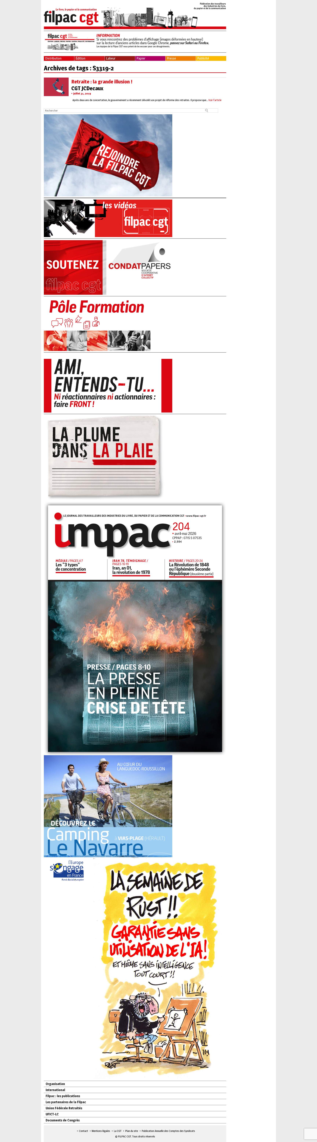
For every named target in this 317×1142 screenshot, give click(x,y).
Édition (80, 58)
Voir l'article (214, 100)
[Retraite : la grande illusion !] (56, 94)
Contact (83, 1131)
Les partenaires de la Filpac (66, 1102)
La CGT (117, 1131)
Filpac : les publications (63, 1096)
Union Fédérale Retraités (64, 1108)
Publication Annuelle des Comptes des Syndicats (168, 1131)
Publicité (203, 58)
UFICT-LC (52, 1114)
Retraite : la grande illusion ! (101, 81)
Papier (140, 58)
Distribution (53, 58)
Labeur (110, 58)
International (55, 1090)
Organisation (55, 1084)
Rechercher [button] (206, 110)
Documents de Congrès (63, 1120)
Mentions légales (101, 1131)
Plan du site (131, 1131)
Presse (171, 58)
